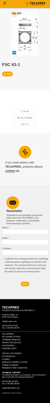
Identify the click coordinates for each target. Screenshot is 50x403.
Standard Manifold (11, 340)
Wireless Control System (14, 362)
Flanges (6, 359)
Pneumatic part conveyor (14, 368)
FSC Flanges (26, 118)
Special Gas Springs (12, 353)
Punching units (9, 348)
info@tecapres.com (9, 321)
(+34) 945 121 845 (11, 326)
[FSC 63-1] (25, 33)
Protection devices (11, 343)
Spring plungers (10, 365)
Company (6, 248)
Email (4, 238)
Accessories (8, 346)
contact (10, 170)
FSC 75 (24, 124)
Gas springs (8, 334)
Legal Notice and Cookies (11, 393)
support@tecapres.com (11, 388)
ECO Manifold (8, 356)
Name (5, 227)
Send (25, 284)
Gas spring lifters (11, 337)
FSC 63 (26, 111)
